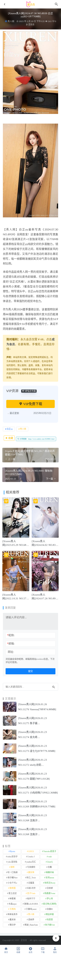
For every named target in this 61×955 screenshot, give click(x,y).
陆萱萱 (50, 919)
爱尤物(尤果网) (50, 904)
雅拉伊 (12, 925)
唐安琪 (31, 872)
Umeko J (31, 856)
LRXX (31, 851)
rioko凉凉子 (12, 856)
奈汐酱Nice (12, 877)
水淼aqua (12, 904)
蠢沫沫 (12, 919)
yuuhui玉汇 (31, 862)
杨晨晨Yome (49, 893)
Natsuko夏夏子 (49, 851)
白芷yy (10, 429)
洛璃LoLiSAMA (31, 904)
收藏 (10, 438)
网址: (11, 651)
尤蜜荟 (31, 883)
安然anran (50, 877)
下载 (43, 952)
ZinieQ (50, 862)
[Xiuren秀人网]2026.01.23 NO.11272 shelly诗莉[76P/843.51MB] (32, 764)
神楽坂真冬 (12, 914)
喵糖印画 (50, 872)
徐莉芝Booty (49, 883)
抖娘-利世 (31, 888)
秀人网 (11, 21)
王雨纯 (12, 909)
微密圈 (12, 888)
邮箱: (11, 643)
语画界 (31, 919)
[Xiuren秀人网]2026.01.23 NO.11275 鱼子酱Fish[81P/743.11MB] (32, 723)
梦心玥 (50, 898)
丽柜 (13, 867)
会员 (30, 952)
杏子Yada (31, 893)
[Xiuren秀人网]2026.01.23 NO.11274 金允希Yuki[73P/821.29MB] (32, 737)
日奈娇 (50, 888)
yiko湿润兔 (12, 862)
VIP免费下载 (32, 404)
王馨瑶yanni (31, 909)
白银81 (50, 909)
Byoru (12, 851)
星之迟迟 (12, 893)
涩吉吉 (31, 25)
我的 (55, 952)
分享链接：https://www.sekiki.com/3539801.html (37, 439)
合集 (50, 867)
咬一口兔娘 (12, 872)
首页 (6, 952)
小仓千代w (12, 883)
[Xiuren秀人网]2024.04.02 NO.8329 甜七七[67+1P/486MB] (45, 545)
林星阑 (12, 898)
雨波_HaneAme (31, 925)
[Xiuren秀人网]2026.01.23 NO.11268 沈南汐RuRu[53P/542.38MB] (32, 820)
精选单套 (50, 914)
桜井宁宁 (31, 898)
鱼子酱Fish (50, 925)
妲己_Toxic (31, 877)
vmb (50, 856)
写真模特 (31, 867)
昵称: (11, 635)
